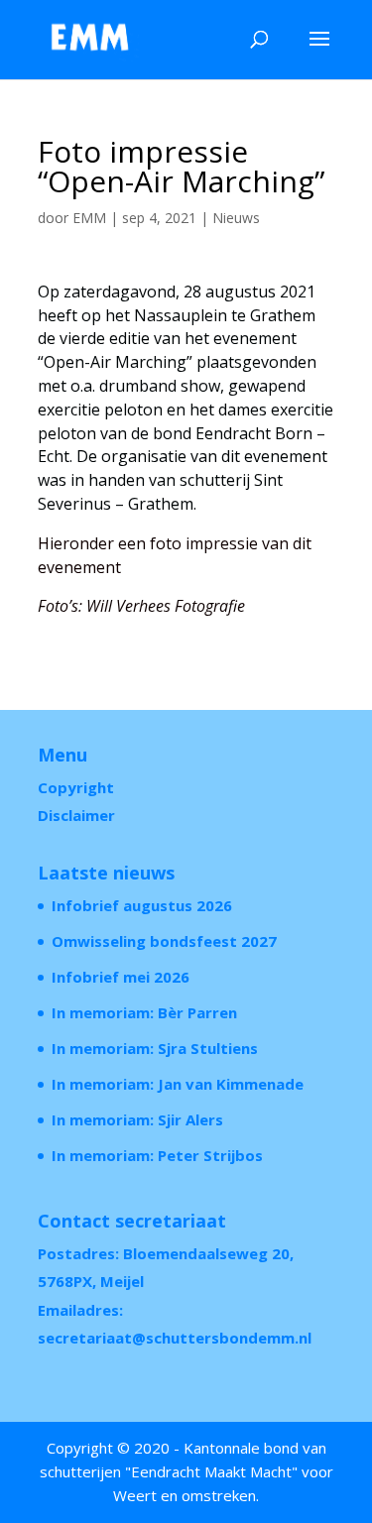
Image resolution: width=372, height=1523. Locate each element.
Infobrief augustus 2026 (142, 905)
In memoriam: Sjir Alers (137, 1119)
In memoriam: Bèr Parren (144, 1012)
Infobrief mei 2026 (120, 977)
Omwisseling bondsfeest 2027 (164, 941)
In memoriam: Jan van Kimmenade (178, 1084)
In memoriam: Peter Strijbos (157, 1155)
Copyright (76, 787)
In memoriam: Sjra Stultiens (155, 1048)
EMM (89, 217)
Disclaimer (76, 815)
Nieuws (236, 217)
